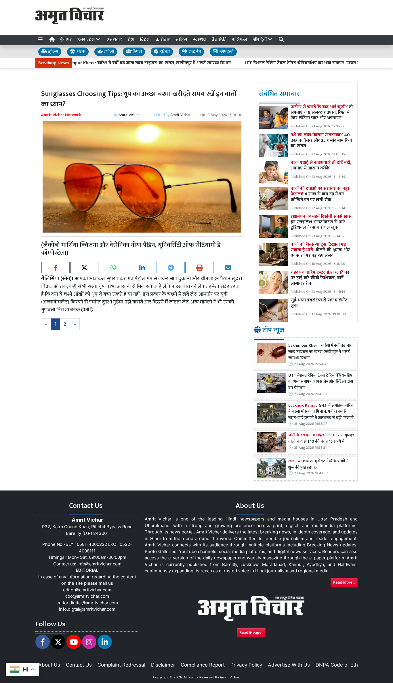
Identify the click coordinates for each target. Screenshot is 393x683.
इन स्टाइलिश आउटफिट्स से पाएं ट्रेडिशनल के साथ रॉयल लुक (321, 222)
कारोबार (163, 40)
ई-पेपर (66, 40)
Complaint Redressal (121, 665)
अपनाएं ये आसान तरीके (321, 165)
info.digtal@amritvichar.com (87, 609)
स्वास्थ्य (199, 40)
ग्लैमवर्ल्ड (226, 52)
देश (131, 40)
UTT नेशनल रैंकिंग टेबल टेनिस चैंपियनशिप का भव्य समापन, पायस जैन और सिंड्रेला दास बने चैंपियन (304, 63)
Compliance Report (203, 665)
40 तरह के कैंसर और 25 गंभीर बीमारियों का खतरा (321, 140)
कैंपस (136, 52)
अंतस (80, 52)
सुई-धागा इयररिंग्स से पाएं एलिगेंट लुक (319, 303)
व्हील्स (52, 52)
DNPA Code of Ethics (340, 665)
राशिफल (239, 40)
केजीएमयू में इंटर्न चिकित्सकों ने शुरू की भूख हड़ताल (318, 464)
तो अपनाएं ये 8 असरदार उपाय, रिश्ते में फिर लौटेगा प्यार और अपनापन (322, 112)
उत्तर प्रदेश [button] (86, 40)
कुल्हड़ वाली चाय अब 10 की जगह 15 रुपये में (321, 438)
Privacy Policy (246, 665)
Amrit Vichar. (230, 677)
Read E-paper (251, 632)
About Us (49, 665)
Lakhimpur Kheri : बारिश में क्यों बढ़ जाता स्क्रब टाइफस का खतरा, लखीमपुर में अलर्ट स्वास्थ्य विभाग (122, 63)
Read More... (344, 582)
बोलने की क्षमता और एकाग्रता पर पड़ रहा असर (320, 250)
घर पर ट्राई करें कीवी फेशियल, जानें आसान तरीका (320, 278)
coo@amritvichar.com (87, 596)
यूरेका (164, 52)
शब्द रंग (194, 52)
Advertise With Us (289, 665)
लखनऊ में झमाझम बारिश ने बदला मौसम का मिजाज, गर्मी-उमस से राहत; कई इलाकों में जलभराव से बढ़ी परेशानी (321, 412)
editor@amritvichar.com (87, 590)
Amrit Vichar (129, 115)
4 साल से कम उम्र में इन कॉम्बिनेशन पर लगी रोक (320, 194)
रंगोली (108, 52)
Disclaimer (163, 665)
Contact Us (79, 665)
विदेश (145, 40)
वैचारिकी (218, 40)
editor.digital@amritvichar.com (87, 602)
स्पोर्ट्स (181, 40)
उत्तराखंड (114, 40)
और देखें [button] (260, 40)
